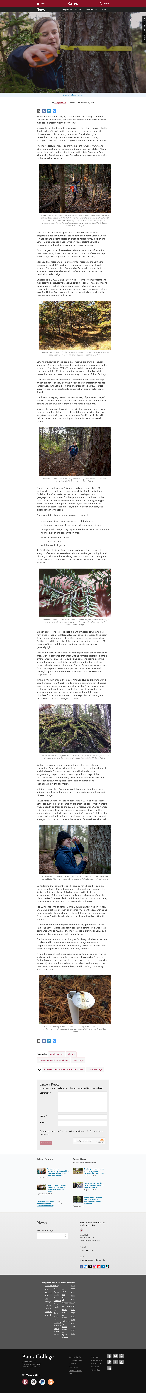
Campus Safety (75, 1357)
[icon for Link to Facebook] (81, 1266)
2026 (73, 1286)
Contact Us (90, 10)
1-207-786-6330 (86, 1250)
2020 (73, 1306)
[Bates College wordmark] (72, 4)
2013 (73, 1330)
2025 (73, 1289)
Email (43, 1122)
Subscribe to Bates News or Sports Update (66, 1329)
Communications (76, 1360)
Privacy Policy (96, 1360)
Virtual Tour (95, 1370)
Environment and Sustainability (53, 1060)
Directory (72, 1364)
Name (43, 1116)
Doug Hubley (60, 103)
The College (78, 1060)
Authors (78, 10)
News (41, 9)
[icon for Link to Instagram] (94, 1266)
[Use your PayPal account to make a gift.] (42, 1382)
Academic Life (56, 1054)
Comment (45, 1093)
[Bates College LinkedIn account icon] (109, 1368)
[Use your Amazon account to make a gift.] (34, 1382)
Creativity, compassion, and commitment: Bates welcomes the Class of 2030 (94, 1171)
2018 (73, 1313)
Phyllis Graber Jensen (56, 1331)
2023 (73, 1296)
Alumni (71, 1054)
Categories (65, 10)
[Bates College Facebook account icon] (109, 1356)
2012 (73, 1334)
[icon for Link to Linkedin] (103, 1266)
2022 (73, 1299)
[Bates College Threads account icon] (121, 1356)
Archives (103, 10)
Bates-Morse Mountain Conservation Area (63, 1069)
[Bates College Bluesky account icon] (115, 1356)
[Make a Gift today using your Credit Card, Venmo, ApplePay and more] (25, 1382)
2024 (73, 1292)
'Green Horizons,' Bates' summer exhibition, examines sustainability (45, 1204)
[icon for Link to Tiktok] (107, 1266)
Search (106, 3)
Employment (74, 1367)
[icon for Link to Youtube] (98, 1266)
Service (48, 1308)
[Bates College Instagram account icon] (115, 1362)
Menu (43, 3)
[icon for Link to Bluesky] (85, 1266)
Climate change (95, 1069)
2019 (73, 1310)
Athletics (48, 1312)
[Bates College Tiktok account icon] (109, 1362)
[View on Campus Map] (81, 1230)
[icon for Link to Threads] (90, 1266)
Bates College (38, 1356)
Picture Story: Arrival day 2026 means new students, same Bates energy (94, 1185)
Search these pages (45, 1230)
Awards (48, 1315)
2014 (73, 1327)
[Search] (65, 1236)
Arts (47, 1289)
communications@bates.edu (92, 1260)
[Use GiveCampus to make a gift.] (51, 1382)
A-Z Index (95, 1357)
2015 (73, 1323)
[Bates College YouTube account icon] (121, 1362)
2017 (73, 1316)
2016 (73, 1320)
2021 (73, 1303)
